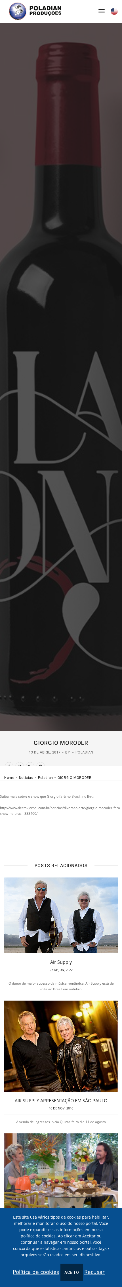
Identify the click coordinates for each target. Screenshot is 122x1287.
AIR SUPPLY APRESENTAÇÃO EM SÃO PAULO (61, 1100)
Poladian (84, 752)
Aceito (71, 1272)
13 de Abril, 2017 (45, 752)
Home (9, 778)
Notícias (26, 778)
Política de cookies (36, 1272)
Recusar (94, 1272)
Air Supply (61, 962)
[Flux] (41, 11)
